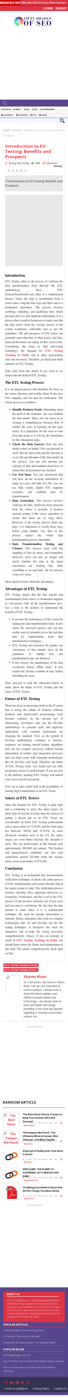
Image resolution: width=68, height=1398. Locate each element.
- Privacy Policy (40, 1388)
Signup (61, 8)
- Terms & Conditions (15, 1388)
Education (51, 163)
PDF (35, 109)
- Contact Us (59, 1388)
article (16, 130)
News (17, 109)
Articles (7, 109)
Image (44, 115)
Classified (23, 115)
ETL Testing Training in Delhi (37, 940)
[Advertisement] (34, 64)
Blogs (26, 109)
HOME (6, 130)
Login (48, 8)
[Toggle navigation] (5, 103)
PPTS (34, 115)
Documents (8, 115)
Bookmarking (48, 109)
